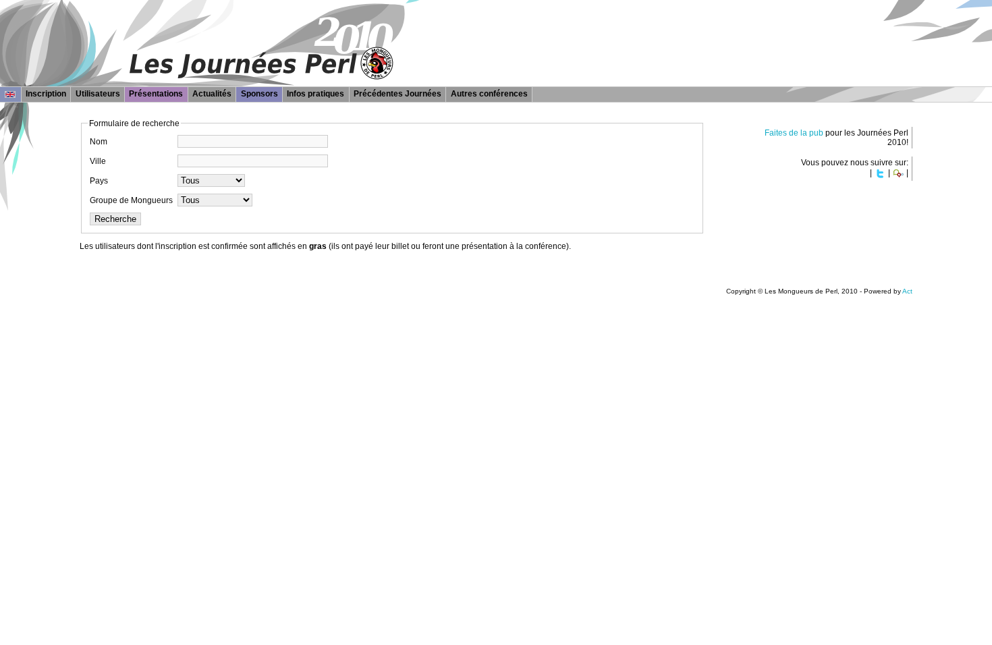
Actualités (211, 94)
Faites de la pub (794, 133)
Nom (98, 141)
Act (907, 291)
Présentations (156, 94)
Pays (99, 181)
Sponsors (259, 94)
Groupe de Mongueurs (131, 200)
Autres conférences (489, 94)
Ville (98, 161)
